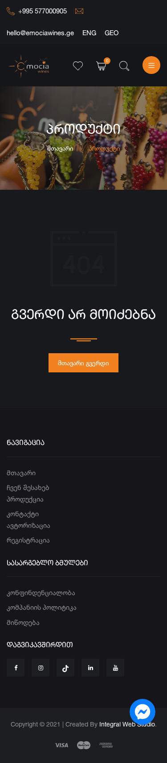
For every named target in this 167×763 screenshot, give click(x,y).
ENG (89, 33)
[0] (101, 65)
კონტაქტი (23, 514)
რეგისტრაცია (28, 540)
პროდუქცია (25, 499)
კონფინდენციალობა (41, 592)
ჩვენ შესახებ (28, 487)
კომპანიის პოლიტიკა (42, 607)
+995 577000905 (42, 11)
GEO (111, 33)
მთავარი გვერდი (83, 363)
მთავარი (60, 148)
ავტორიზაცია (28, 525)
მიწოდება (23, 622)
